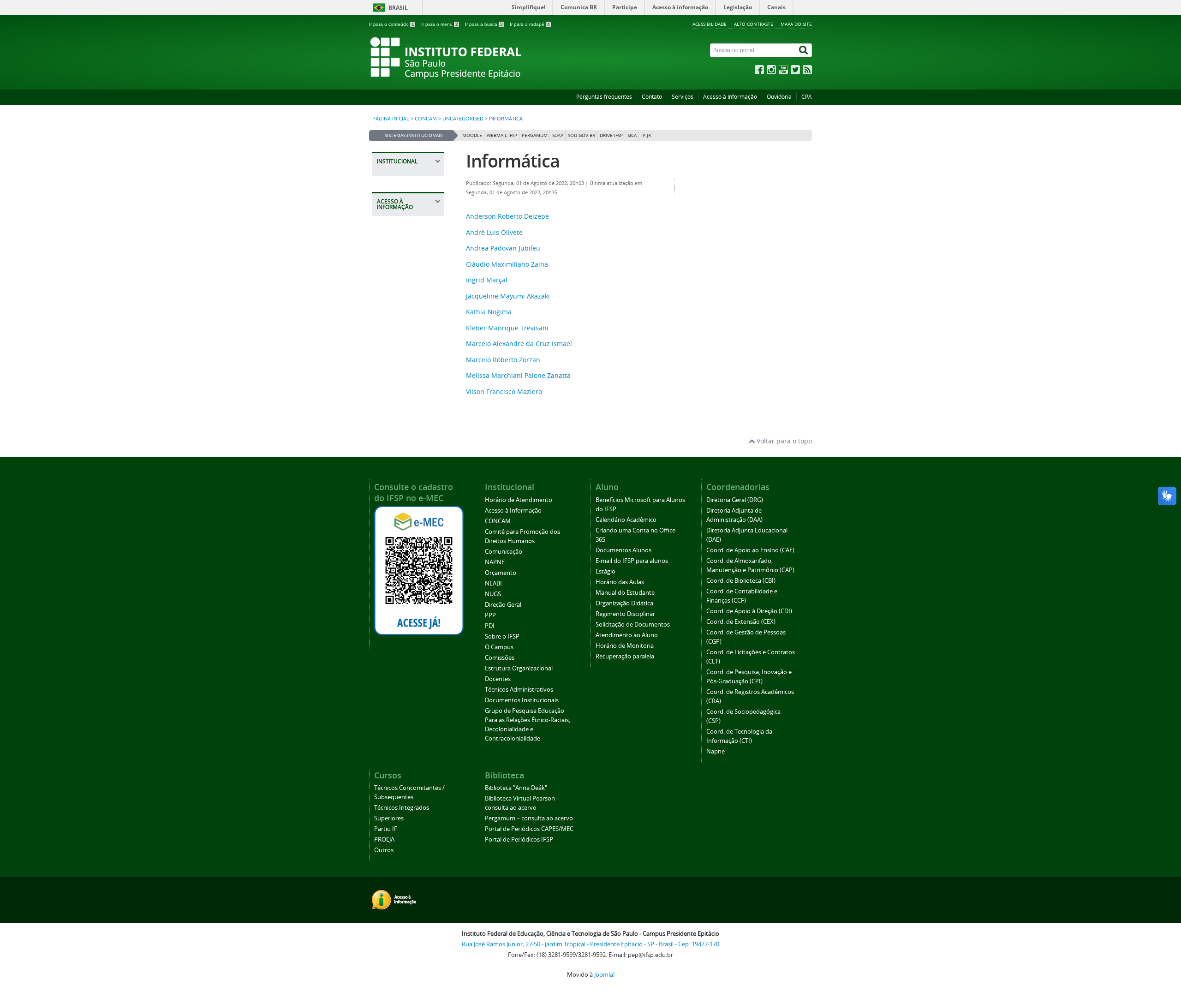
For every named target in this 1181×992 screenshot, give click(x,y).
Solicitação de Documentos (633, 624)
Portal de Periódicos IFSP (519, 839)
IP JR (646, 135)
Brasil (398, 8)
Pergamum (535, 135)
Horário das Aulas (620, 582)
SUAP (557, 135)
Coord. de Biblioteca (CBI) (740, 581)
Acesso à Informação (730, 97)
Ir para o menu (439, 24)
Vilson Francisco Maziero (504, 391)
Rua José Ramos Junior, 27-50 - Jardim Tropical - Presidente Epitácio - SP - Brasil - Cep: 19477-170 (590, 944)
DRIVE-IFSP (611, 135)
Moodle (472, 135)
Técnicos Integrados (401, 808)
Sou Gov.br (581, 135)
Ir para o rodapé (530, 24)
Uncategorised (462, 118)
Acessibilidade (709, 24)
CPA (806, 97)
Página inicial (390, 118)
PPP (490, 615)
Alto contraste (753, 24)
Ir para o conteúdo (391, 24)
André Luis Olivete (494, 232)
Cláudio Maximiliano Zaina (507, 264)
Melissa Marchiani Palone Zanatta (518, 375)
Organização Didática (624, 603)
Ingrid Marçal (486, 279)
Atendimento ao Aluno (627, 635)
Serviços (682, 97)
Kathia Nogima (489, 311)
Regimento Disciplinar (625, 614)
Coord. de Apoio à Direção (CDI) (749, 611)
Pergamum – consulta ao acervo (529, 818)
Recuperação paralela (625, 656)
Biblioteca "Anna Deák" (516, 788)
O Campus (499, 647)
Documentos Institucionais (522, 700)
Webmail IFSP (502, 135)
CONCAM (426, 118)
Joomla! (604, 975)
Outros (384, 850)
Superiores (389, 818)
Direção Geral (503, 605)
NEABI (493, 583)
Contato (652, 97)
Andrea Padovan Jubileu (503, 248)
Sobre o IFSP (502, 636)
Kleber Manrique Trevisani (507, 327)
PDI (490, 626)
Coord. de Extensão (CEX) (740, 622)
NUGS (493, 594)
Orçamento (500, 573)
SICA (632, 135)
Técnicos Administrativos (519, 689)
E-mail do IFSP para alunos (632, 561)
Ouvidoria (779, 97)
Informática (513, 161)
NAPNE (495, 562)
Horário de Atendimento (518, 500)
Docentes (498, 679)
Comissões (499, 658)
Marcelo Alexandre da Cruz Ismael (519, 343)
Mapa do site (796, 24)
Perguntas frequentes (604, 97)
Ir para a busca (484, 24)
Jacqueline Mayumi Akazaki (508, 296)
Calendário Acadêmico (626, 520)
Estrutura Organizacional (519, 668)
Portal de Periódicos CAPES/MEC (529, 829)
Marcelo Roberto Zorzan (503, 359)
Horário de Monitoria (625, 646)
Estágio (605, 571)
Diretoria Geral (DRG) (734, 500)
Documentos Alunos (623, 550)
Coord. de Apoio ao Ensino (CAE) (750, 550)
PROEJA (384, 839)
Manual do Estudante (625, 593)
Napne (715, 751)
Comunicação (503, 552)
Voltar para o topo (783, 440)
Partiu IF (385, 829)
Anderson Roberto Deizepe (507, 216)
